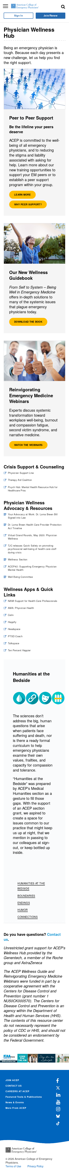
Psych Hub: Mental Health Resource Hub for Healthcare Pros (32, 488)
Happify (12, 622)
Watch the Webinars (28, 445)
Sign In (18, 15)
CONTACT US (14, 1085)
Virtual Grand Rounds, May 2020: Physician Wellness (32, 537)
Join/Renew (50, 15)
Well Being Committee (20, 577)
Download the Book (28, 321)
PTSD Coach (15, 636)
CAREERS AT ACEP (17, 1091)
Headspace (14, 629)
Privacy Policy (35, 1166)
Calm (11, 615)
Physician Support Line (21, 473)
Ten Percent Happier (19, 650)
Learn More (22, 194)
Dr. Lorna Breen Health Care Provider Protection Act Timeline (34, 526)
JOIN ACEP (12, 1080)
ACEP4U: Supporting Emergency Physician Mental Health (32, 568)
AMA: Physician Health (21, 608)
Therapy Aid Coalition (20, 480)
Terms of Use (13, 1166)
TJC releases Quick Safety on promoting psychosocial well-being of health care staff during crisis (32, 549)
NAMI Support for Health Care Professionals (32, 601)
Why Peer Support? (28, 204)
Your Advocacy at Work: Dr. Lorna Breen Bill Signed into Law (33, 516)
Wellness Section (17, 559)
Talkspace (13, 643)
